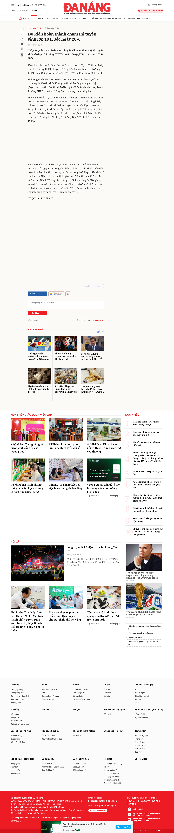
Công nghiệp (78, 696)
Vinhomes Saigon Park (137, 641)
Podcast (108, 759)
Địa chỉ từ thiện (16, 721)
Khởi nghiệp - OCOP (80, 693)
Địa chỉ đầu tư (47, 764)
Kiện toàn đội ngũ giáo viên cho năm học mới (146, 433)
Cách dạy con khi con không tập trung (142, 626)
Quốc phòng (15, 739)
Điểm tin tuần (140, 749)
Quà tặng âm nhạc (111, 777)
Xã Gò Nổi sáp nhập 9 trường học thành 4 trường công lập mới (147, 484)
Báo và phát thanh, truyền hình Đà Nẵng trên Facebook (146, 814)
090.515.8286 (158, 10)
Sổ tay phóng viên (80, 770)
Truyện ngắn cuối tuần (113, 770)
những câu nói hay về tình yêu (142, 633)
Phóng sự (139, 739)
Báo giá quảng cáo (97, 810)
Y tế (79, 18)
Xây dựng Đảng (17, 689)
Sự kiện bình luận (81, 759)
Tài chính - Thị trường (81, 699)
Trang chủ (32, 28)
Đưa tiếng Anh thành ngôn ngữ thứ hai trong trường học (148, 509)
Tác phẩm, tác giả (142, 696)
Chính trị (26, 18)
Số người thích (98, 320)
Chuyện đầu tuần (79, 764)
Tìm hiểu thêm (123, 827)
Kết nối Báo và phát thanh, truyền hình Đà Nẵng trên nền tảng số (143, 801)
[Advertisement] (66, 143)
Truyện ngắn (140, 693)
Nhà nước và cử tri (18, 699)
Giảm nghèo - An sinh (50, 696)
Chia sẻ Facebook (38, 294)
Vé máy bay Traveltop (136, 637)
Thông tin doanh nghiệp (84, 731)
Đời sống (85, 18)
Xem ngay (114, 496)
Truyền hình (140, 731)
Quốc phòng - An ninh (21, 731)
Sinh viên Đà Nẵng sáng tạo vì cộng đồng (147, 520)
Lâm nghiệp (15, 770)
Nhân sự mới (16, 702)
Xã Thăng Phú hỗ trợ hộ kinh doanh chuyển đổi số (64, 446)
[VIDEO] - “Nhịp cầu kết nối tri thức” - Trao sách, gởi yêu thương (104, 448)
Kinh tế (40, 18)
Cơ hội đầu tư (48, 759)
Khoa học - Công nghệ (116, 18)
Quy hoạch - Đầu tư (80, 689)
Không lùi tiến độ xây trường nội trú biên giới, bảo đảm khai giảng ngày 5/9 (147, 498)
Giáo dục (55, 18)
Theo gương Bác (17, 693)
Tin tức (106, 767)
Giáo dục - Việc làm (54, 28)
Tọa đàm (138, 752)
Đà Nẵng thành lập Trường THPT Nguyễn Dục (146, 423)
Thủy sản (14, 767)
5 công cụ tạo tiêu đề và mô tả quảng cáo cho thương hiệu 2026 (103, 488)
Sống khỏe (15, 717)
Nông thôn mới (16, 773)
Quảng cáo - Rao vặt (113, 731)
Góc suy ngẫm (78, 767)
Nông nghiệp (16, 764)
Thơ (136, 689)
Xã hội (33, 18)
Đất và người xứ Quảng (113, 764)
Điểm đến (107, 693)
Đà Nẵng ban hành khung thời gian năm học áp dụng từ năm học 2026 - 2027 (27, 488)
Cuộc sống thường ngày (20, 724)
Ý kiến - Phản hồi (48, 736)
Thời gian (87, 320)
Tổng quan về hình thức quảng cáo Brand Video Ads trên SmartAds (103, 616)
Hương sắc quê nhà (111, 773)
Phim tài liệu (140, 742)
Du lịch (47, 18)
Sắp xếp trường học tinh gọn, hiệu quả (146, 443)
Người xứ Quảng (141, 717)
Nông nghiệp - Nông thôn (22, 759)
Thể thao (94, 18)
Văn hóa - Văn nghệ (68, 18)
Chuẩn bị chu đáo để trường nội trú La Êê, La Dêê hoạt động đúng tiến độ (148, 531)
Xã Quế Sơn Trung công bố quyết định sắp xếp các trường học (27, 448)
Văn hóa (138, 702)
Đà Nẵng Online (139, 809)
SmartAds (74, 830)
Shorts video (141, 759)
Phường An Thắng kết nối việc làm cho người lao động (66, 486)
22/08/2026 (19, 10)
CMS (143, 831)
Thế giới (102, 18)
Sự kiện (107, 696)
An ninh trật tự (16, 736)
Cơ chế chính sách (49, 770)
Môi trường (15, 714)
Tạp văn (138, 699)
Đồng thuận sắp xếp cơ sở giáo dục (147, 473)
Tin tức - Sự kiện (141, 736)
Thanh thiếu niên (48, 699)
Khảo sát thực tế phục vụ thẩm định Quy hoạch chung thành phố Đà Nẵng (65, 616)
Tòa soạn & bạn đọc (51, 731)
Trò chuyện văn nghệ (112, 780)
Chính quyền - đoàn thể (20, 696)
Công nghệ (108, 714)
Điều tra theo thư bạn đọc (52, 739)
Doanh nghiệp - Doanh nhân (53, 767)
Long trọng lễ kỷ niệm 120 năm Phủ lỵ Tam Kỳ (92, 548)
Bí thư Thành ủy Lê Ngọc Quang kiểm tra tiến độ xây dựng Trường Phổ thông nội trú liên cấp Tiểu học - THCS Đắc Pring (148, 458)
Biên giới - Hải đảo (18, 742)
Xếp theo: (79, 320)
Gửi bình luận (37, 313)
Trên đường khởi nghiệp (113, 783)
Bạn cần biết (78, 736)
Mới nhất (35, 10)
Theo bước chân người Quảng (138, 18)
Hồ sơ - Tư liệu (140, 714)
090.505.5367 (146, 10)
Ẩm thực (107, 689)
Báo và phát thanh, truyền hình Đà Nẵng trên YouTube (146, 820)
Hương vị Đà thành (142, 745)
